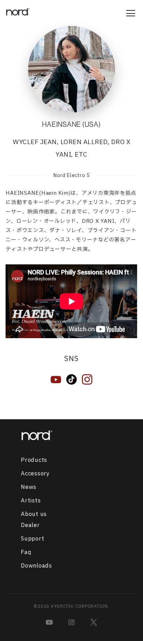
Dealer (30, 525)
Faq (26, 552)
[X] (93, 622)
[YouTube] (49, 622)
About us (34, 514)
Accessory (35, 473)
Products (34, 460)
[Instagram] (71, 622)
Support (32, 539)
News (28, 487)
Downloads (36, 566)
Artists (31, 501)
